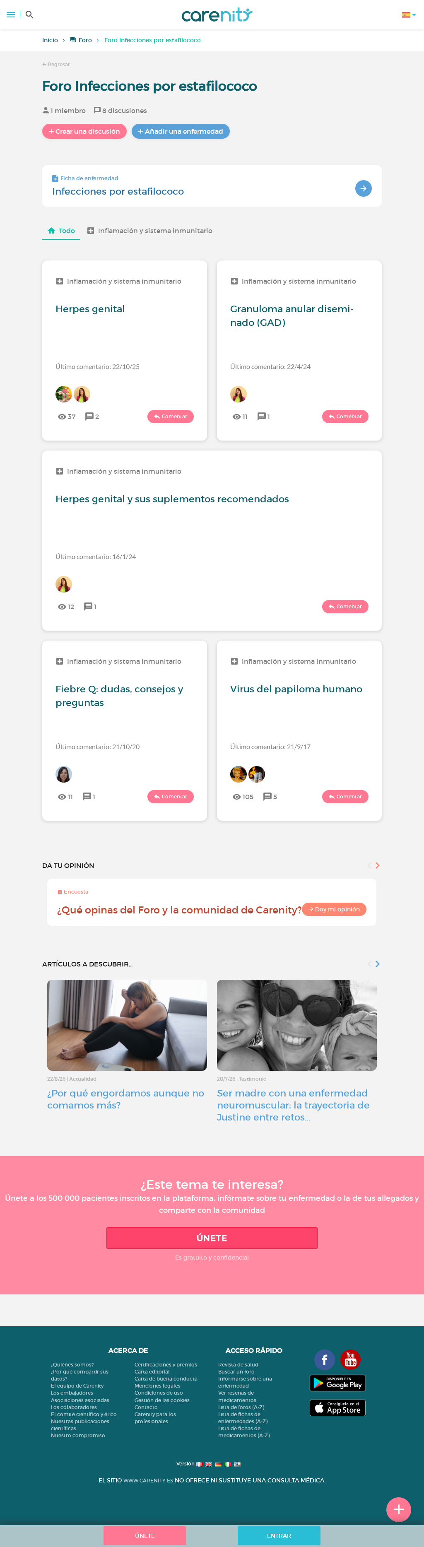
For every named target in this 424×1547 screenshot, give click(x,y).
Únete (212, 1238)
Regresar (58, 64)
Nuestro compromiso (78, 1435)
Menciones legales (158, 1386)
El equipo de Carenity (77, 1386)
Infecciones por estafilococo (118, 191)
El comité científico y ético (84, 1414)
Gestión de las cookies (162, 1400)
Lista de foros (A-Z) (241, 1407)
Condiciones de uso (159, 1393)
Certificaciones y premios (166, 1364)
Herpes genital (90, 309)
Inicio (50, 40)
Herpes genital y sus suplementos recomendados (172, 499)
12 (71, 606)
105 (248, 797)
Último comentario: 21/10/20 (97, 746)
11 (245, 416)
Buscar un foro (236, 1372)
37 (71, 416)
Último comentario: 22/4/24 (270, 366)
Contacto (146, 1407)
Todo (67, 231)
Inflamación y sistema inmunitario (155, 231)
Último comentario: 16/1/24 (95, 556)
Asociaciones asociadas (80, 1400)
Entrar (279, 1536)
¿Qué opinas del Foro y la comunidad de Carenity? (179, 910)
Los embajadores (72, 1393)
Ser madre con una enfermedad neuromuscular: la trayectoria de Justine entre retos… (293, 1105)
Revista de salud (238, 1364)
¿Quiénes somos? (72, 1364)
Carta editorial (152, 1372)
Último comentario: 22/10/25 (97, 366)
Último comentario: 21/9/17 (270, 746)
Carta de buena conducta (166, 1379)
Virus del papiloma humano (296, 689)
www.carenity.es (148, 1480)
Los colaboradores (74, 1407)
